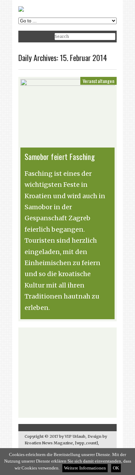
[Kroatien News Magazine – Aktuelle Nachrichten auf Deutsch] (21, 10)
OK (116, 468)
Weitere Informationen (85, 468)
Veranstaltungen (98, 80)
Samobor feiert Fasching (60, 156)
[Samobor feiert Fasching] (67, 84)
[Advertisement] (67, 373)
